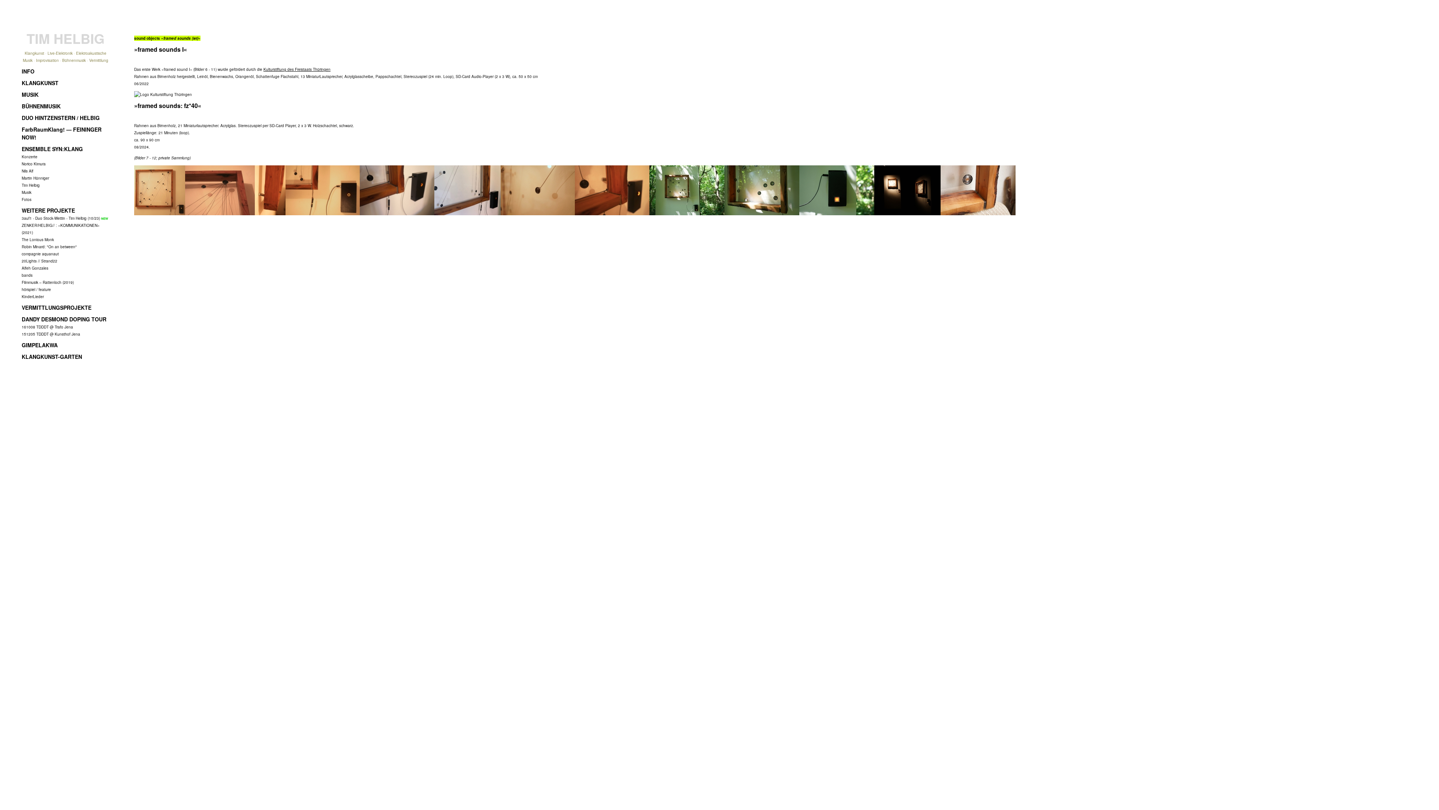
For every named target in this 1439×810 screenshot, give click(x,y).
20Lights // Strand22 (39, 261)
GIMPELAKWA (40, 345)
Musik (26, 192)
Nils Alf (27, 171)
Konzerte (29, 156)
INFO (28, 71)
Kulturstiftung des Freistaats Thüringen (297, 69)
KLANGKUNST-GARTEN (52, 356)
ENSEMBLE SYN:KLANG (52, 149)
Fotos (26, 199)
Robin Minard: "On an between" (49, 246)
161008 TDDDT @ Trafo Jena (47, 327)
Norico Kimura (34, 163)
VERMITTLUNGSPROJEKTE (56, 307)
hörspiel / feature (36, 289)
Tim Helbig (31, 185)
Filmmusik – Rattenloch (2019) (48, 282)
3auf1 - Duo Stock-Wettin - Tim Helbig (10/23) (61, 218)
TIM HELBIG (66, 38)
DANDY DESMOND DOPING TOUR (64, 319)
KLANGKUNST (40, 83)
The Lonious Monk (38, 239)
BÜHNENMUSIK (41, 106)
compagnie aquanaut (40, 253)
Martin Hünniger (35, 178)
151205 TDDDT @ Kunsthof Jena (51, 334)
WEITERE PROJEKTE (48, 210)
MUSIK (30, 94)
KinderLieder (33, 296)
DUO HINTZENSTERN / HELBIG (61, 118)
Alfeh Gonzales (35, 268)
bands (27, 275)
